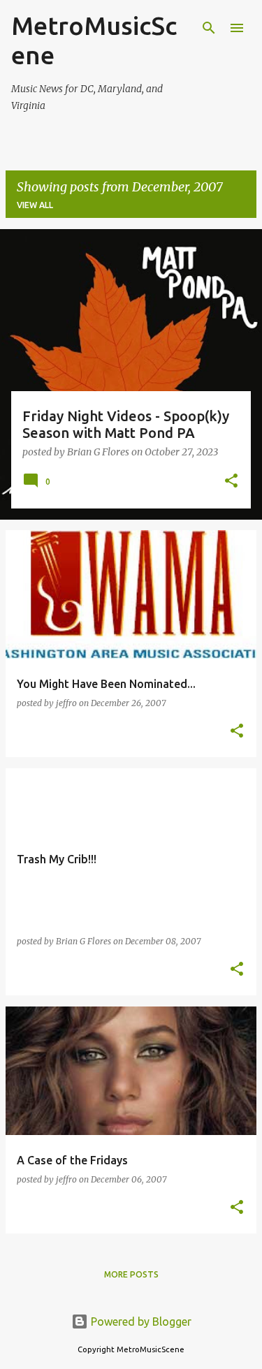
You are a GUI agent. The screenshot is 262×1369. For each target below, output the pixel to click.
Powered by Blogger (139, 1321)
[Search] (209, 28)
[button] (231, 482)
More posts (131, 1274)
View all (35, 205)
